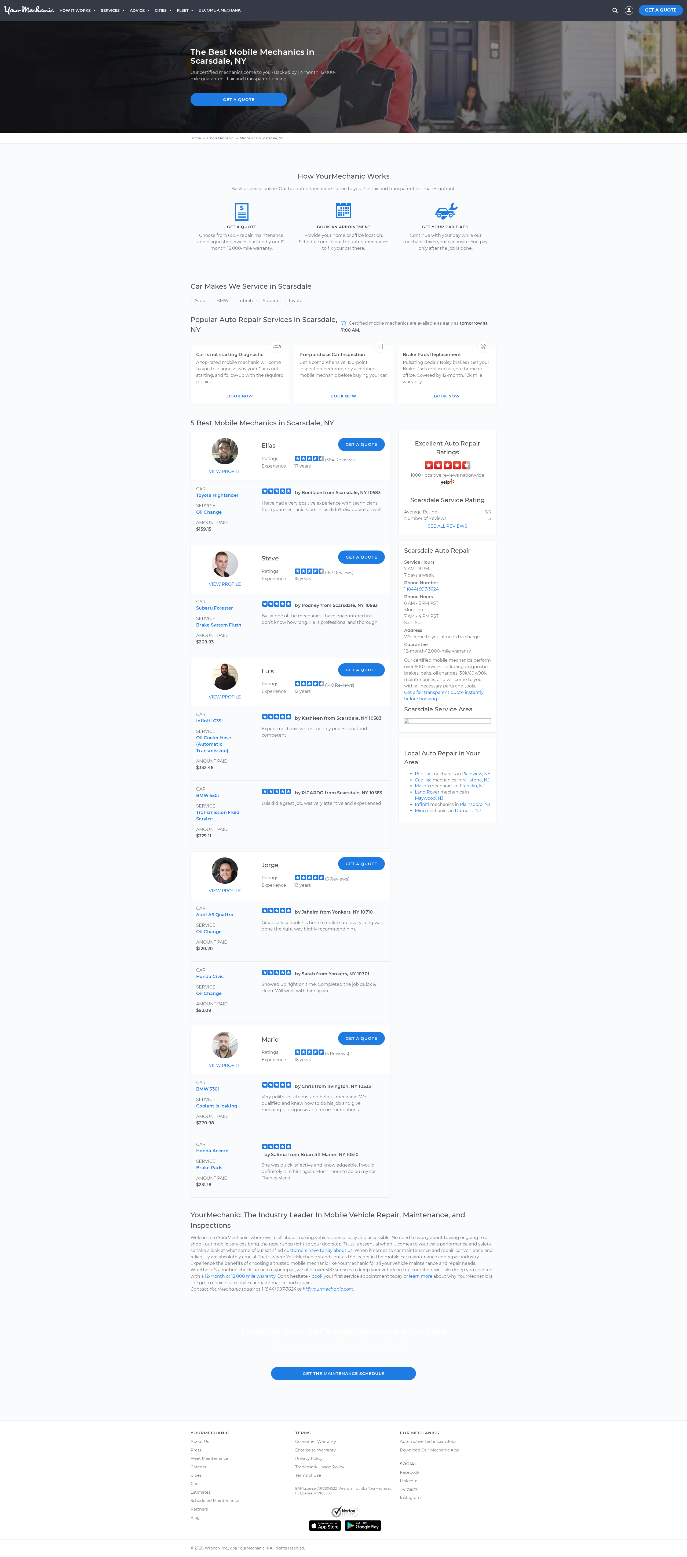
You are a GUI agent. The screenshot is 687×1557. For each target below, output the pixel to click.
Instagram (410, 1497)
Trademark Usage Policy (319, 1466)
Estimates (200, 1492)
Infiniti (246, 300)
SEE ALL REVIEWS (447, 526)
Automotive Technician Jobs (428, 1441)
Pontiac (423, 773)
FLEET (182, 10)
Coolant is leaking (216, 1106)
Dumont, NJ (468, 810)
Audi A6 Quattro (214, 914)
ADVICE (137, 10)
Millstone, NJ (475, 780)
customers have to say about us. (318, 1250)
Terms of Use (308, 1475)
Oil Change (209, 512)
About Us (200, 1441)
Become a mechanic (220, 10)
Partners (199, 1509)
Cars (195, 1483)
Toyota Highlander (217, 495)
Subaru (270, 300)
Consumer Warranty (315, 1441)
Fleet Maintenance (209, 1458)
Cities (161, 10)
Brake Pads (209, 1167)
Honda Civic (210, 976)
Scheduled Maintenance (215, 1500)
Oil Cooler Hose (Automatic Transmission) (213, 744)
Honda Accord (212, 1150)
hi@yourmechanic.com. (328, 1289)
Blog (195, 1517)
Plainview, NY (476, 773)
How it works (75, 10)
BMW (223, 300)
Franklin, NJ (472, 785)
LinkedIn (409, 1480)
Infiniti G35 (208, 720)
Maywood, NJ (429, 798)
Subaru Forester (214, 608)
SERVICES (110, 10)
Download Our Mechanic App (429, 1450)
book (317, 1276)
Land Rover (427, 792)
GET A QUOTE (661, 10)
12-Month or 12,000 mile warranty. (240, 1276)
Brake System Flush (219, 625)
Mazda (422, 785)
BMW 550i (207, 795)
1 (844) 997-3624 (421, 589)
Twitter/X (409, 1489)
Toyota (295, 300)
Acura (200, 300)
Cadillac (423, 780)
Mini (419, 810)
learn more (420, 1276)
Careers (198, 1466)
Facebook (409, 1472)
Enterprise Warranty (315, 1450)
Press (196, 1450)
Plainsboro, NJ (475, 804)
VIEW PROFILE (225, 471)
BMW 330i (207, 1089)
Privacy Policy (309, 1458)
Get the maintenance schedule (343, 1373)
